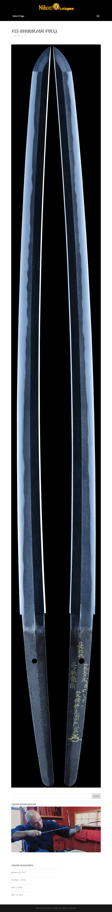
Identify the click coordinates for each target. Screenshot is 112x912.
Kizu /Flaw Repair (19, 884)
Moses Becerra (20, 35)
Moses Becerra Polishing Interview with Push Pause (35, 876)
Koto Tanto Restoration (21, 891)
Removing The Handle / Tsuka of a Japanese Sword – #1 (36, 869)
